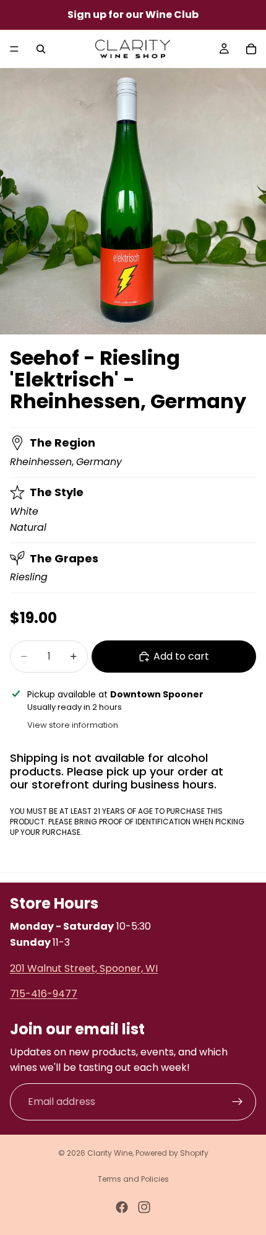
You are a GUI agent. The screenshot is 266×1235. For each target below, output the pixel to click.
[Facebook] (121, 1207)
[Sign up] (238, 1102)
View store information (72, 725)
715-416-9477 (43, 994)
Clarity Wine (109, 1153)
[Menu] (14, 49)
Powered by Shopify (171, 1153)
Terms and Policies (133, 1179)
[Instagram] (144, 1207)
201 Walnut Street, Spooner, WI (84, 968)
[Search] (40, 49)
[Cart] (251, 49)
